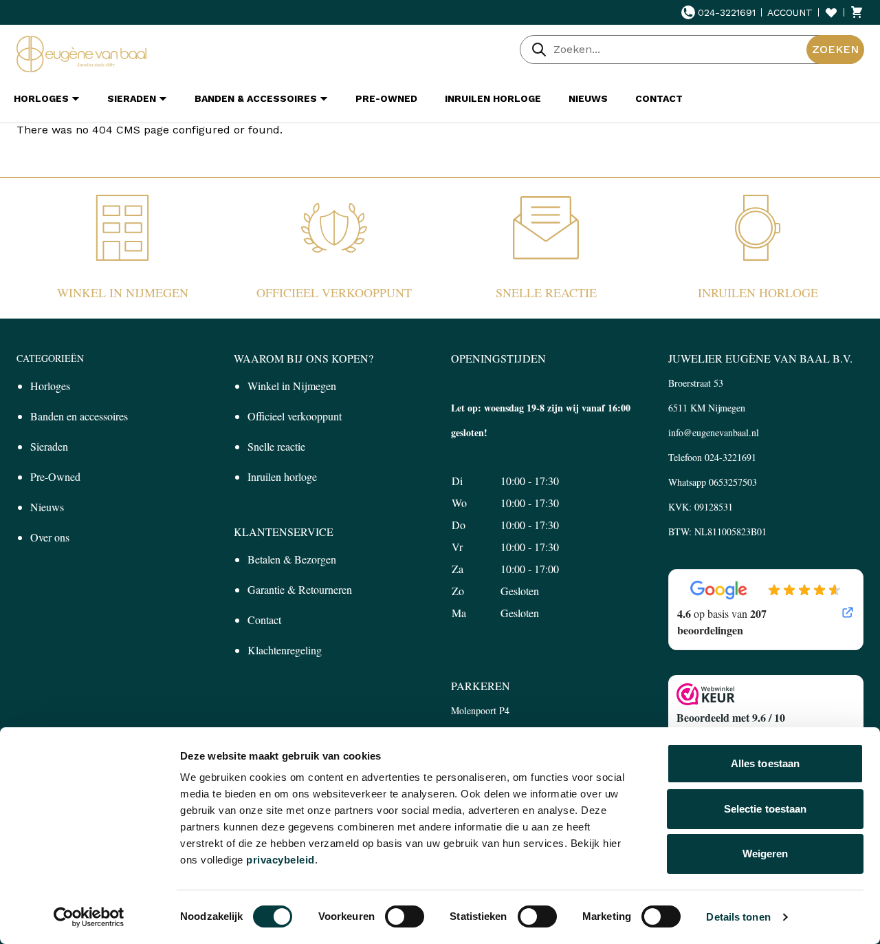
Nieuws (47, 507)
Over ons (49, 537)
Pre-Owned (55, 476)
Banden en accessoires (79, 416)
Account (790, 12)
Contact (264, 619)
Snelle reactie (546, 292)
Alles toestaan (765, 763)
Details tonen (738, 917)
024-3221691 (727, 12)
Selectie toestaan (765, 809)
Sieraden (49, 446)
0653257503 (733, 482)
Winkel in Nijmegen (122, 292)
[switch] (404, 916)
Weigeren (765, 853)
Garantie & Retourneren (300, 589)
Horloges (50, 385)
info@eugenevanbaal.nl (713, 432)
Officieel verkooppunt (334, 292)
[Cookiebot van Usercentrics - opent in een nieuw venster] (89, 917)
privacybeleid (280, 860)
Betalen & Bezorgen (292, 559)
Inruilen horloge (758, 292)
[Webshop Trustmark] (765, 694)
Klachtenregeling (285, 650)
